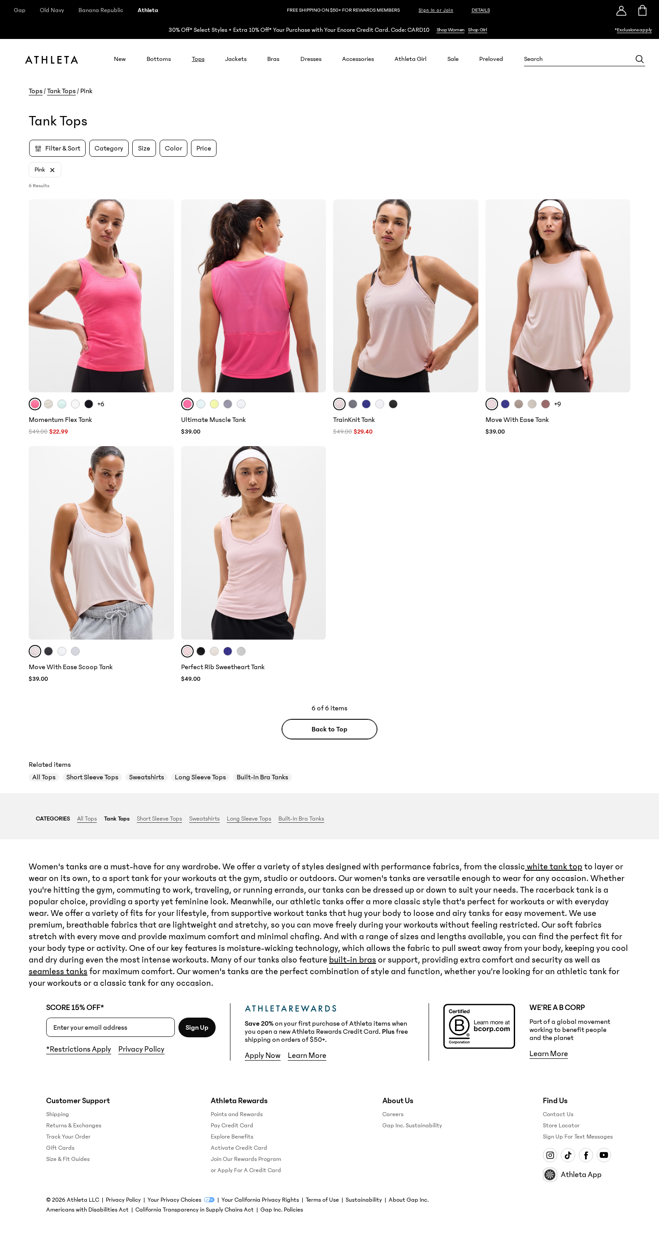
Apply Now (263, 1055)
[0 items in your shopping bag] (642, 10)
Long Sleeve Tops (200, 777)
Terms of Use (322, 1199)
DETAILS (481, 10)
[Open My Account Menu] (621, 10)
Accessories (358, 59)
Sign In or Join (436, 10)
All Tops (44, 777)
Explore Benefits (232, 1136)
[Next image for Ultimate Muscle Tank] (315, 296)
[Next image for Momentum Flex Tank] (163, 296)
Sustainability (364, 1199)
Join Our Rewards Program (246, 1159)
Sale (453, 59)
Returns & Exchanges (73, 1125)
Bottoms (159, 59)
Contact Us (558, 1114)
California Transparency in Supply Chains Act (194, 1209)
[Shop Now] (329, 30)
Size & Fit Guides (68, 1159)
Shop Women (451, 30)
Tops (198, 59)
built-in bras (352, 960)
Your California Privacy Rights (260, 1199)
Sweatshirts (146, 777)
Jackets (236, 59)
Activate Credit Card (239, 1148)
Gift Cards (60, 1148)
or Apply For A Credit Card (246, 1170)
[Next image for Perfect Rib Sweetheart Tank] (315, 543)
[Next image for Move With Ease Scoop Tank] (163, 543)
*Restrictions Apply (78, 1049)
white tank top (553, 867)
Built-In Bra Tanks (262, 777)
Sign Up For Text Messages (578, 1136)
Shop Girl (477, 30)
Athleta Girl (410, 59)
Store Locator (561, 1125)
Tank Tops (61, 91)
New (120, 59)
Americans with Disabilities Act (87, 1209)
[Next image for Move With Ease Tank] (619, 296)
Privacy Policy (141, 1049)
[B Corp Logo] (479, 1026)
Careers (392, 1114)
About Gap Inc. (409, 1199)
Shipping (57, 1114)
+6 (100, 404)
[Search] (639, 59)
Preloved (491, 59)
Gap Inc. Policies (281, 1209)
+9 (557, 404)
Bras (273, 59)
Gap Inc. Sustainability (412, 1125)
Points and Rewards (237, 1114)
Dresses (310, 59)
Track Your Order (68, 1136)
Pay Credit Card (232, 1125)
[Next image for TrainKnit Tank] (467, 296)
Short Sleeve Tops (92, 777)
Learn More (307, 1055)
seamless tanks (58, 971)
